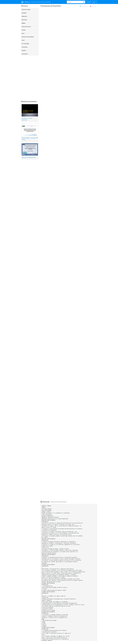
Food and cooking (26, 9)
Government (25, 53)
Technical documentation (28, 36)
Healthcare (24, 16)
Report (94, 6)
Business (24, 50)
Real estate (24, 19)
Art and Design (25, 43)
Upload (88, 2)
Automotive (24, 47)
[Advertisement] (30, 76)
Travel (23, 40)
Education (24, 13)
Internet (24, 30)
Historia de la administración (28, 157)
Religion (23, 23)
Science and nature (26, 26)
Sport (23, 33)
